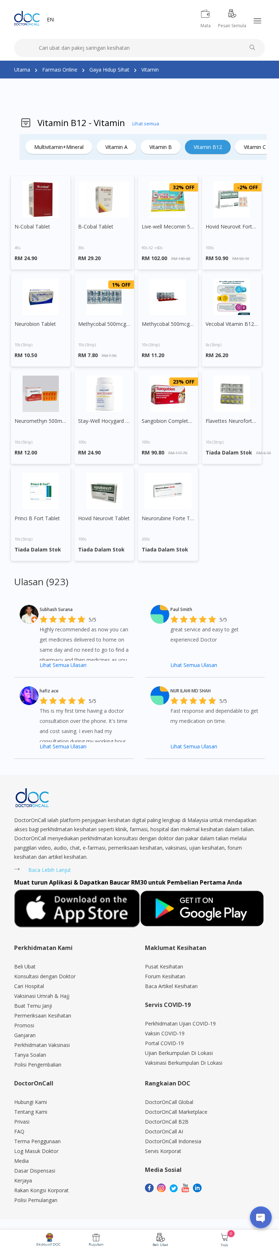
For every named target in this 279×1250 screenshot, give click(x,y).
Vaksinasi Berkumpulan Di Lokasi (183, 1062)
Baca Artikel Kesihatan (171, 986)
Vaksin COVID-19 (165, 1033)
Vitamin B (160, 146)
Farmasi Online (59, 69)
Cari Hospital (29, 986)
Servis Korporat (163, 1151)
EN (50, 19)
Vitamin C (255, 146)
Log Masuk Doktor (36, 1151)
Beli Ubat (160, 1244)
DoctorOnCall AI (164, 1131)
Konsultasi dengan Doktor (45, 976)
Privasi (21, 1121)
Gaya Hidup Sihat (109, 69)
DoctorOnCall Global (169, 1102)
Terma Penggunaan (37, 1141)
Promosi (24, 1025)
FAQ (19, 1131)
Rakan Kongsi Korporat (41, 1190)
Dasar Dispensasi (34, 1170)
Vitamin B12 (208, 146)
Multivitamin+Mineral (59, 146)
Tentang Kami (30, 1111)
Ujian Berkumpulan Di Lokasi (179, 1052)
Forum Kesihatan (165, 976)
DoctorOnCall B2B (167, 1121)
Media (21, 1160)
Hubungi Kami (30, 1102)
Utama (22, 69)
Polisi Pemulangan (35, 1200)
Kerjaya (23, 1180)
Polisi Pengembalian (37, 1064)
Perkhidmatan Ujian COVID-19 (180, 1023)
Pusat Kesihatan (164, 966)
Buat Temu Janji (33, 1005)
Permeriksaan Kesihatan (42, 1015)
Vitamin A (116, 146)
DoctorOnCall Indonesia (173, 1141)
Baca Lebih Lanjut (49, 869)
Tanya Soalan (30, 1054)
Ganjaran (25, 1035)
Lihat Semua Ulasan (63, 665)
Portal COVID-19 (164, 1043)
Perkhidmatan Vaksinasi (42, 1044)
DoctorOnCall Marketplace (176, 1111)
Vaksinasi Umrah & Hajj (41, 995)
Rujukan (96, 1244)
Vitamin (150, 69)
